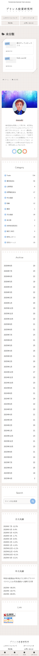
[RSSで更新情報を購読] (25, 151)
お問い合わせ (28, 649)
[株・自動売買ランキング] (9, 615)
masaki (19, 120)
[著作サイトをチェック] (14, 151)
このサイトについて (10, 646)
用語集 (10, 649)
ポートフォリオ (29, 646)
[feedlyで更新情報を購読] (19, 151)
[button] (33, 501)
